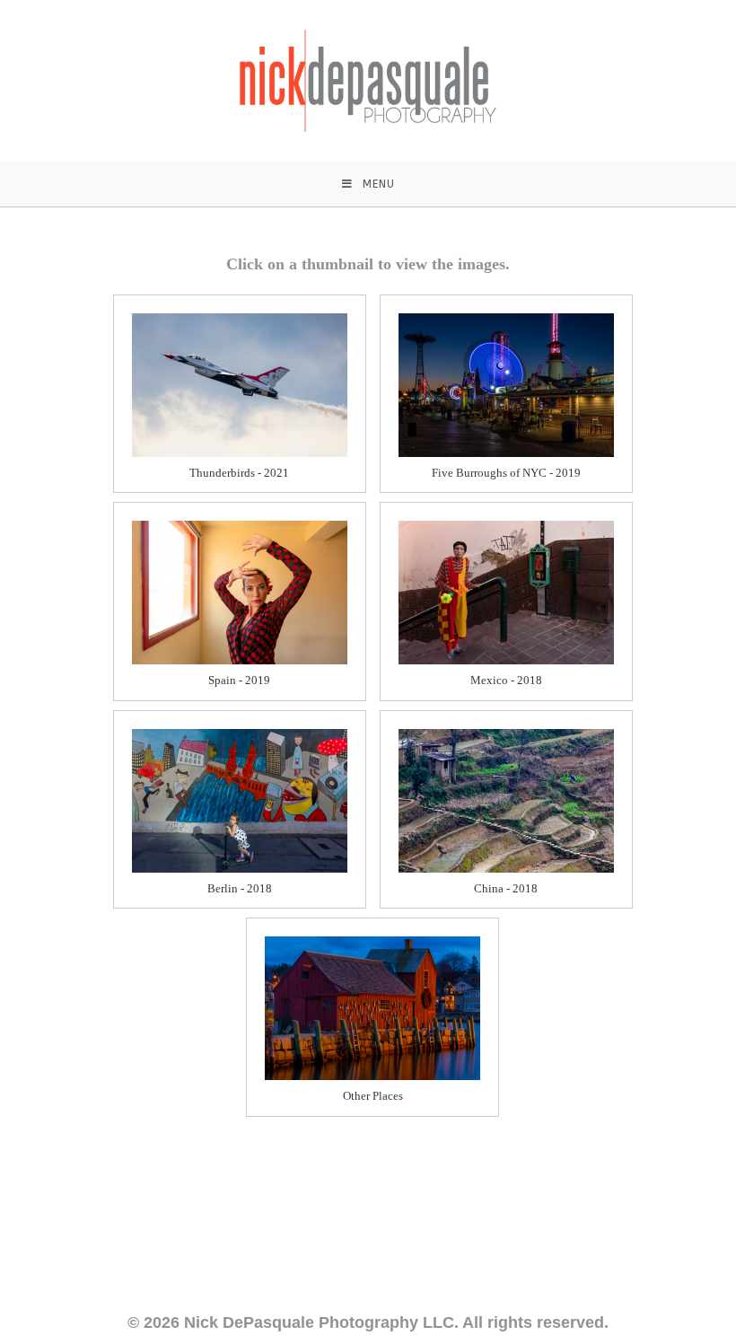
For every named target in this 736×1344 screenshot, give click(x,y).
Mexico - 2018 (506, 680)
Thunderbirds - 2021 (239, 472)
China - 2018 (506, 888)
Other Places (373, 1095)
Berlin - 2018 (239, 888)
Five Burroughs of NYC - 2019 (506, 472)
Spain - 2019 (239, 680)
